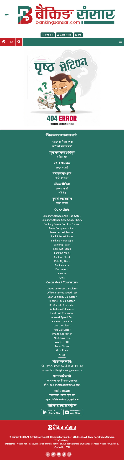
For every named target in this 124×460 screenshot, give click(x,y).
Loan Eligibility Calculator (62, 297)
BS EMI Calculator (62, 321)
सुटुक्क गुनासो (66, 35)
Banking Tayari (62, 244)
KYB (79, 35)
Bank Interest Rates (62, 236)
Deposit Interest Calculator (62, 288)
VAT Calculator (62, 325)
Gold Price (62, 350)
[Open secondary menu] (6, 15)
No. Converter (62, 338)
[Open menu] (120, 41)
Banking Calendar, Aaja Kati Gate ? (62, 216)
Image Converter (62, 334)
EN (11, 42)
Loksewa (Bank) (62, 249)
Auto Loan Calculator (62, 309)
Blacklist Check (62, 257)
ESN (67, 447)
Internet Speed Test (62, 317)
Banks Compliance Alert (62, 228)
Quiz (62, 277)
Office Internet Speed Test (62, 292)
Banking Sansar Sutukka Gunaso (62, 224)
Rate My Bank (62, 261)
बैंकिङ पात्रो (49, 35)
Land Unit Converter (62, 313)
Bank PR (62, 273)
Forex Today (62, 346)
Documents (62, 269)
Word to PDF (62, 342)
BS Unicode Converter (62, 305)
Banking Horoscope (62, 240)
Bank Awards (62, 265)
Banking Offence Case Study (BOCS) (62, 220)
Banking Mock (62, 253)
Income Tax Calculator (62, 301)
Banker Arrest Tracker (62, 232)
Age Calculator (62, 330)
